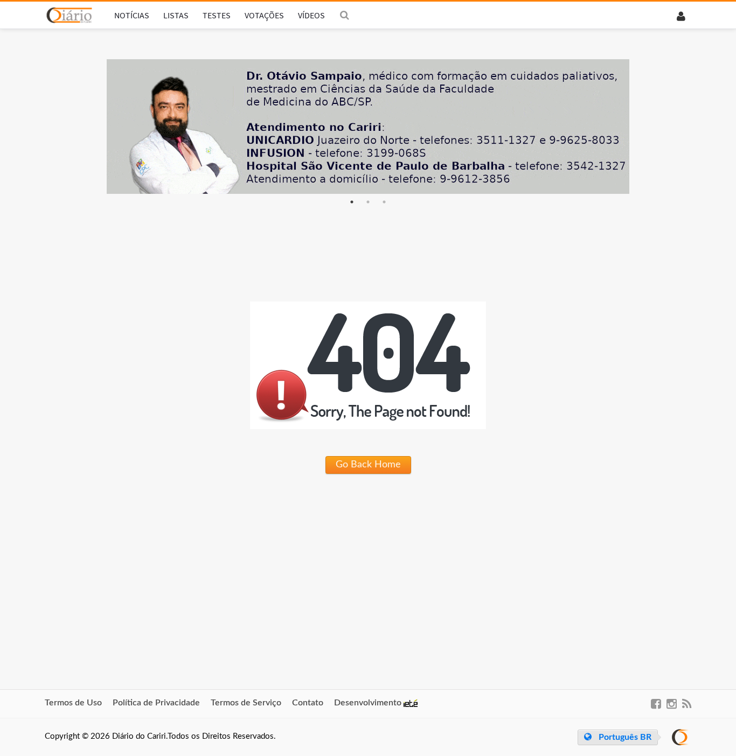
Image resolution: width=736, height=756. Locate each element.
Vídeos (311, 15)
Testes (217, 15)
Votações (264, 15)
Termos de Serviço (246, 702)
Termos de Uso (73, 702)
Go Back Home (368, 465)
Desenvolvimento (369, 702)
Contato (307, 702)
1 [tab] (351, 202)
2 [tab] (368, 202)
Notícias (131, 15)
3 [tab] (384, 202)
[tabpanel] (368, 126)
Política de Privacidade (156, 702)
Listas (176, 15)
